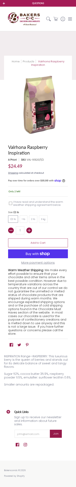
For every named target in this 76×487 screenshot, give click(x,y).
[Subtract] (11, 230)
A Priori (12, 159)
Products (28, 61)
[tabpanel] (38, 371)
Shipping (13, 173)
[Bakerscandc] (24, 19)
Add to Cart (38, 243)
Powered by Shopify (14, 476)
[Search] (48, 19)
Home (16, 61)
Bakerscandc (11, 470)
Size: (13, 212)
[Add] (29, 230)
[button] (55, 19)
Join (56, 433)
